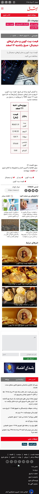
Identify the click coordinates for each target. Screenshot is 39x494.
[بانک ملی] (19, 372)
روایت (19, 457)
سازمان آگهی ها (33, 484)
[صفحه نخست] (13, 2)
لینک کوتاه (16, 187)
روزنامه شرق (32, 15)
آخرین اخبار (31, 379)
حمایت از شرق (33, 473)
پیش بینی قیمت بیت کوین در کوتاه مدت (22, 284)
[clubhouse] (11, 461)
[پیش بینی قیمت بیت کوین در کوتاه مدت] (19, 276)
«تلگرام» (32, 170)
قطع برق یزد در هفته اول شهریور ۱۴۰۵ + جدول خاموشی (20, 425)
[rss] (31, 461)
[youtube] (7, 461)
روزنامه (7, 379)
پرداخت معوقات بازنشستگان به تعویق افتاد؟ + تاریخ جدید (19, 408)
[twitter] (33, 191)
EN (10, 2)
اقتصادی (34, 35)
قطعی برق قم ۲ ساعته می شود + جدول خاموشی (22, 417)
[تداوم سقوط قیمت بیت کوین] (19, 255)
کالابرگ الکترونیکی (22, 24)
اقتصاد (11, 454)
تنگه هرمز (34, 27)
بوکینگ (24, 444)
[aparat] (15, 461)
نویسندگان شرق (33, 480)
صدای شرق (5, 457)
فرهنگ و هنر (34, 457)
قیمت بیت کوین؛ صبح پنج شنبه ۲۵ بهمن (22, 325)
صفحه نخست (34, 454)
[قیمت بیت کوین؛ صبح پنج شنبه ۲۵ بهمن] (19, 317)
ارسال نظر (30, 359)
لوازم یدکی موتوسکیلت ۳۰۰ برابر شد (26, 412)
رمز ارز (19, 177)
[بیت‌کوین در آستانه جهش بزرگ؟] (19, 297)
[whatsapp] (26, 190)
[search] (2, 2)
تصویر (13, 457)
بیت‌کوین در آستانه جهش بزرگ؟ (25, 304)
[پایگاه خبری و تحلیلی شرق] (32, 9)
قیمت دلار (34, 24)
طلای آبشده (32, 444)
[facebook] (29, 191)
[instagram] (27, 461)
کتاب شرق (7, 15)
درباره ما (35, 470)
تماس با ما (35, 467)
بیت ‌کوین (28, 177)
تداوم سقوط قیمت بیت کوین (26, 263)
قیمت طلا (10, 24)
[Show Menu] (2, 7)
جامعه (26, 454)
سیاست (18, 454)
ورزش (26, 457)
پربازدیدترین (19, 379)
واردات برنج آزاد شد (31, 421)
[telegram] (36, 191)
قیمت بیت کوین (18, 181)
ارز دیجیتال (9, 177)
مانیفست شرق (33, 477)
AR (6, 2)
